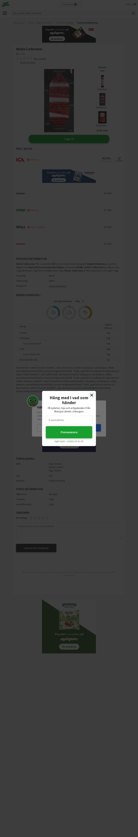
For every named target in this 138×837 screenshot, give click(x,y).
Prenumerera (69, 432)
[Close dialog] (92, 395)
